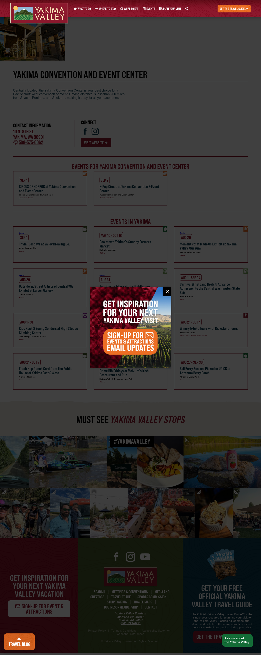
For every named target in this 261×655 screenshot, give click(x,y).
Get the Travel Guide (232, 9)
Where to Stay (107, 9)
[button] (237, 640)
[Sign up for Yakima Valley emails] (130, 327)
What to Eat (130, 9)
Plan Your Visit (172, 9)
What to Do (84, 9)
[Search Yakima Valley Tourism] (187, 8)
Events (150, 9)
